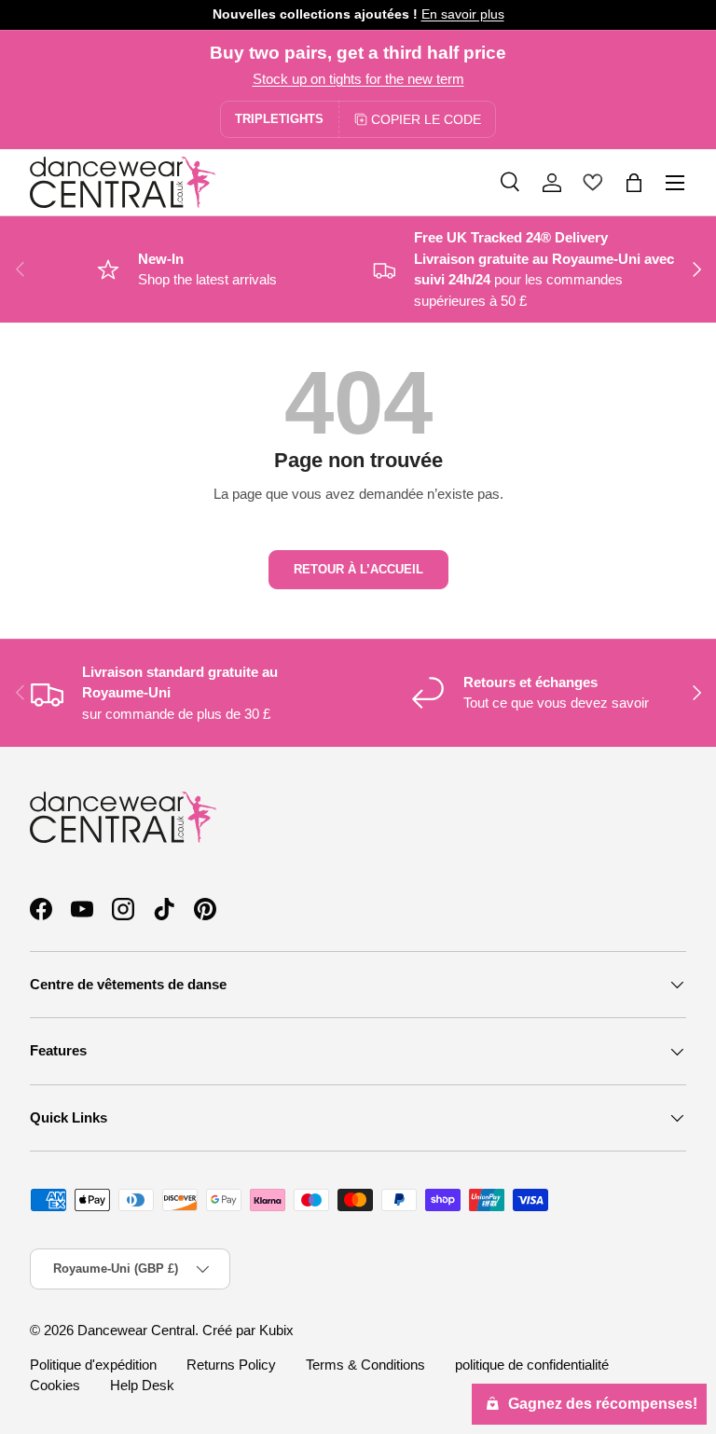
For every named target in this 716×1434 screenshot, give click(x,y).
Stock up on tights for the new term (358, 79)
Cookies (55, 1385)
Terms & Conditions (365, 1364)
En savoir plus (462, 14)
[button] (633, 182)
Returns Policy (231, 1364)
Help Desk (142, 1385)
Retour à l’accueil (358, 569)
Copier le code (426, 119)
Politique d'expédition (93, 1364)
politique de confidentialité (532, 1364)
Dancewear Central (136, 1330)
